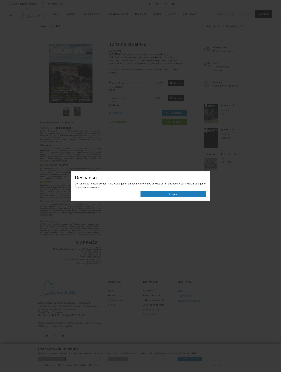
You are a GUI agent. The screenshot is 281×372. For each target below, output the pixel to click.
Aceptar (173, 194)
